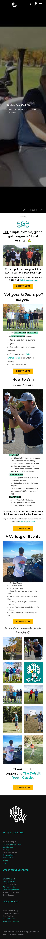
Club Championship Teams (12, 844)
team (23, 358)
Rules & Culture (8, 858)
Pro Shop (6, 850)
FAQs (4, 863)
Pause (33, 210)
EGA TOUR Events (9, 879)
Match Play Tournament (11, 890)
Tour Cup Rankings (9, 881)
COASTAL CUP (11, 901)
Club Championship (28, 280)
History (5, 860)
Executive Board (8, 855)
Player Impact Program (27, 521)
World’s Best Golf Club (19, 105)
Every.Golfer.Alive (16, 870)
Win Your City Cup (9, 887)
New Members (8, 847)
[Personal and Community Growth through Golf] (16, 802)
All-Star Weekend (9, 919)
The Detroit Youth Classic (26, 775)
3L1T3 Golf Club (13, 832)
